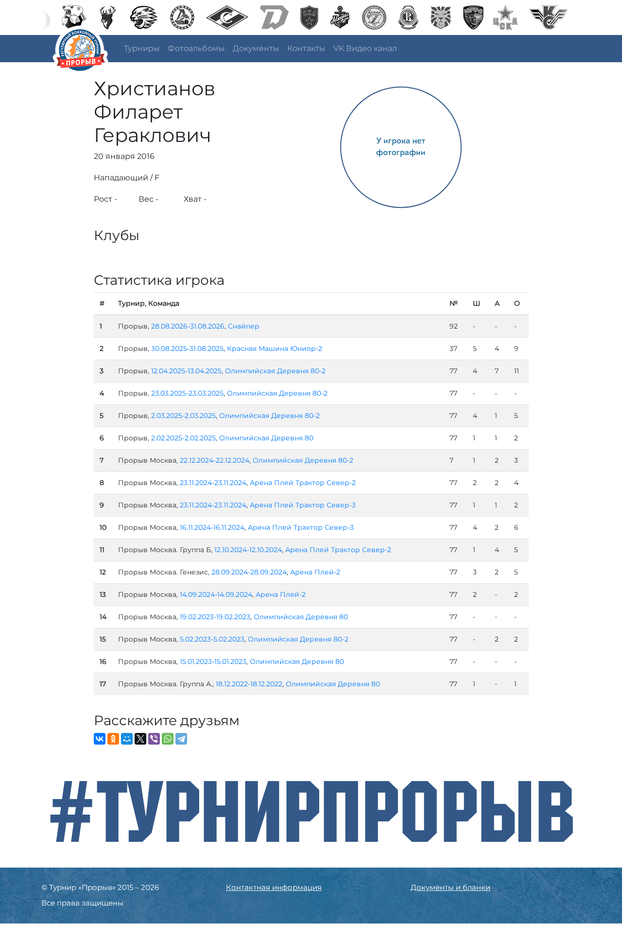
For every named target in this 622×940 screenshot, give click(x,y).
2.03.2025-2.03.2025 (183, 415)
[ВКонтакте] (99, 739)
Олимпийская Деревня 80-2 (275, 370)
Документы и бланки (450, 887)
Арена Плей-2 (315, 572)
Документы (256, 48)
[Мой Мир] (127, 739)
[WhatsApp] (167, 739)
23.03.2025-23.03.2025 (187, 393)
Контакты (306, 48)
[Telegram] (181, 739)
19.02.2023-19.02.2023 (215, 616)
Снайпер (243, 326)
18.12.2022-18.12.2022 (249, 683)
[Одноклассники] (113, 739)
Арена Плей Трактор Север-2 (303, 482)
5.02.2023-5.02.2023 (212, 639)
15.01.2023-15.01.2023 (213, 661)
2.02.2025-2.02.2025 (183, 438)
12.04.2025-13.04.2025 (186, 370)
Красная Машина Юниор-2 (274, 348)
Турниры (142, 48)
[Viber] (154, 739)
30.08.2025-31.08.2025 (187, 348)
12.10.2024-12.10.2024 (248, 549)
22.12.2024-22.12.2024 (214, 460)
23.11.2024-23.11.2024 (213, 482)
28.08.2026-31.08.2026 (188, 326)
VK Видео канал (365, 48)
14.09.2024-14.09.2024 (216, 594)
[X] (140, 739)
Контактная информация (274, 887)
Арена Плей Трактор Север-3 (303, 505)
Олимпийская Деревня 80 (266, 438)
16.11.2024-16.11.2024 (212, 527)
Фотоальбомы (196, 48)
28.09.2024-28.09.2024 (249, 572)
